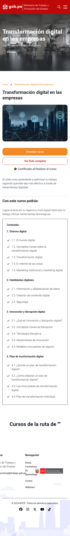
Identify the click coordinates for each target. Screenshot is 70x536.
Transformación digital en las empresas (34, 84)
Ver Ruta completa (35, 161)
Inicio (5, 84)
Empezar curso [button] (35, 151)
